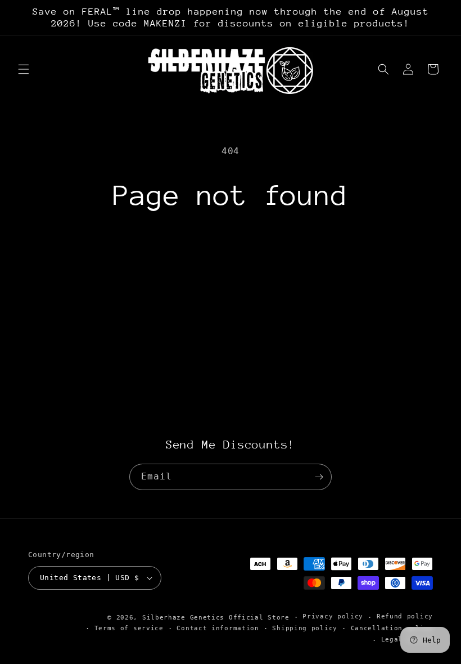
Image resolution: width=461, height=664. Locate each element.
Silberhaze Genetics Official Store (216, 617)
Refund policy (405, 616)
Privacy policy (332, 616)
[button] (23, 69)
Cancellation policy (392, 628)
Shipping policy (304, 628)
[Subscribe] (318, 477)
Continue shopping (230, 250)
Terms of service (129, 628)
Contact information (218, 628)
